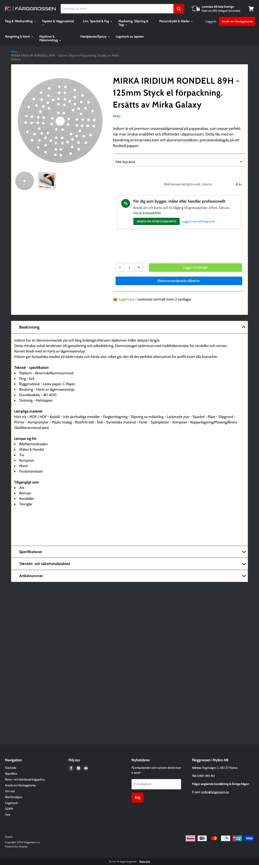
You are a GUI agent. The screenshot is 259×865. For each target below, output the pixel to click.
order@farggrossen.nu (215, 792)
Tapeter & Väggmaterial (58, 21)
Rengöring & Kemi (18, 36)
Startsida (10, 768)
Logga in (210, 21)
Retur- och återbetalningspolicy (25, 779)
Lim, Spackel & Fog (96, 21)
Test (7, 814)
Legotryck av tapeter (130, 36)
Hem (14, 52)
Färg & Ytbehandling (19, 21)
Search (9, 836)
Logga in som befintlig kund (198, 221)
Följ (137, 797)
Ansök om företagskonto (237, 21)
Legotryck (11, 803)
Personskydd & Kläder (174, 21)
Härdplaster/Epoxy (93, 36)
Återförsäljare (13, 797)
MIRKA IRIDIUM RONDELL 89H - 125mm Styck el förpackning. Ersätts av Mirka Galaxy (176, 92)
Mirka (117, 116)
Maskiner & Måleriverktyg (49, 38)
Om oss (10, 791)
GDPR (9, 809)
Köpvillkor (11, 773)
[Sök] (178, 8)
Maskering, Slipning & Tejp (133, 23)
